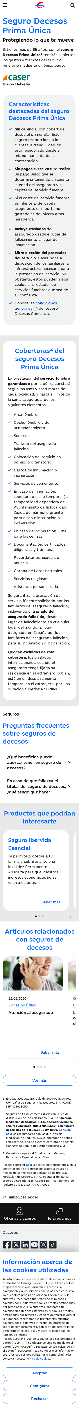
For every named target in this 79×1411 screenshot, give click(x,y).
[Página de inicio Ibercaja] (39, 5)
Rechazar (39, 1398)
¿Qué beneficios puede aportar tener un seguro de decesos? (34, 762)
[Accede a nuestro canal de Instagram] (43, 1244)
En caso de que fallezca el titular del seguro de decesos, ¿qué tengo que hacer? (36, 785)
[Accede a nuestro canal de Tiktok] (52, 1244)
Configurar (39, 1385)
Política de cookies (37, 1358)
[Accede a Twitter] (16, 1244)
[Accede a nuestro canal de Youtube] (34, 1244)
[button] (72, 4)
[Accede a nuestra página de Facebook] (7, 1244)
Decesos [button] (10, 1232)
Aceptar (39, 1372)
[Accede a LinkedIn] (25, 1244)
